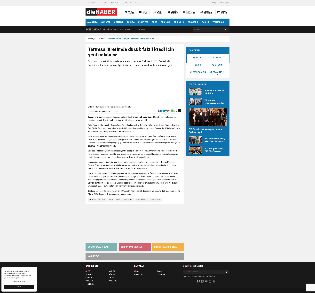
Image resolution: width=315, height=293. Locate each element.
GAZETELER (133, 3)
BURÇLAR (123, 3)
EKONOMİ (165, 22)
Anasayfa (92, 39)
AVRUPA (131, 22)
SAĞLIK (205, 22)
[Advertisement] (134, 87)
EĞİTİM (103, 3)
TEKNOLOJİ (218, 22)
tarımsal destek (141, 200)
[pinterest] (169, 112)
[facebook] (159, 112)
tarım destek (128, 200)
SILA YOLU (179, 22)
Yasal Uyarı (161, 274)
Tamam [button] (19, 286)
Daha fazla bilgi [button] (19, 281)
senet (111, 200)
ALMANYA (118, 22)
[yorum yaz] (175, 112)
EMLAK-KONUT (113, 3)
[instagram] (206, 281)
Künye (136, 271)
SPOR (154, 22)
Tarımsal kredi (155, 200)
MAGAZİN (95, 3)
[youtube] (210, 281)
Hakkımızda (138, 274)
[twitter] (162, 112)
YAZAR (88, 3)
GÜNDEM (105, 22)
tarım (118, 200)
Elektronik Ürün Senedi (97, 200)
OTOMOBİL (193, 22)
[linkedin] (165, 112)
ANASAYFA (92, 22)
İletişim (160, 271)
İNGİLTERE (143, 22)
